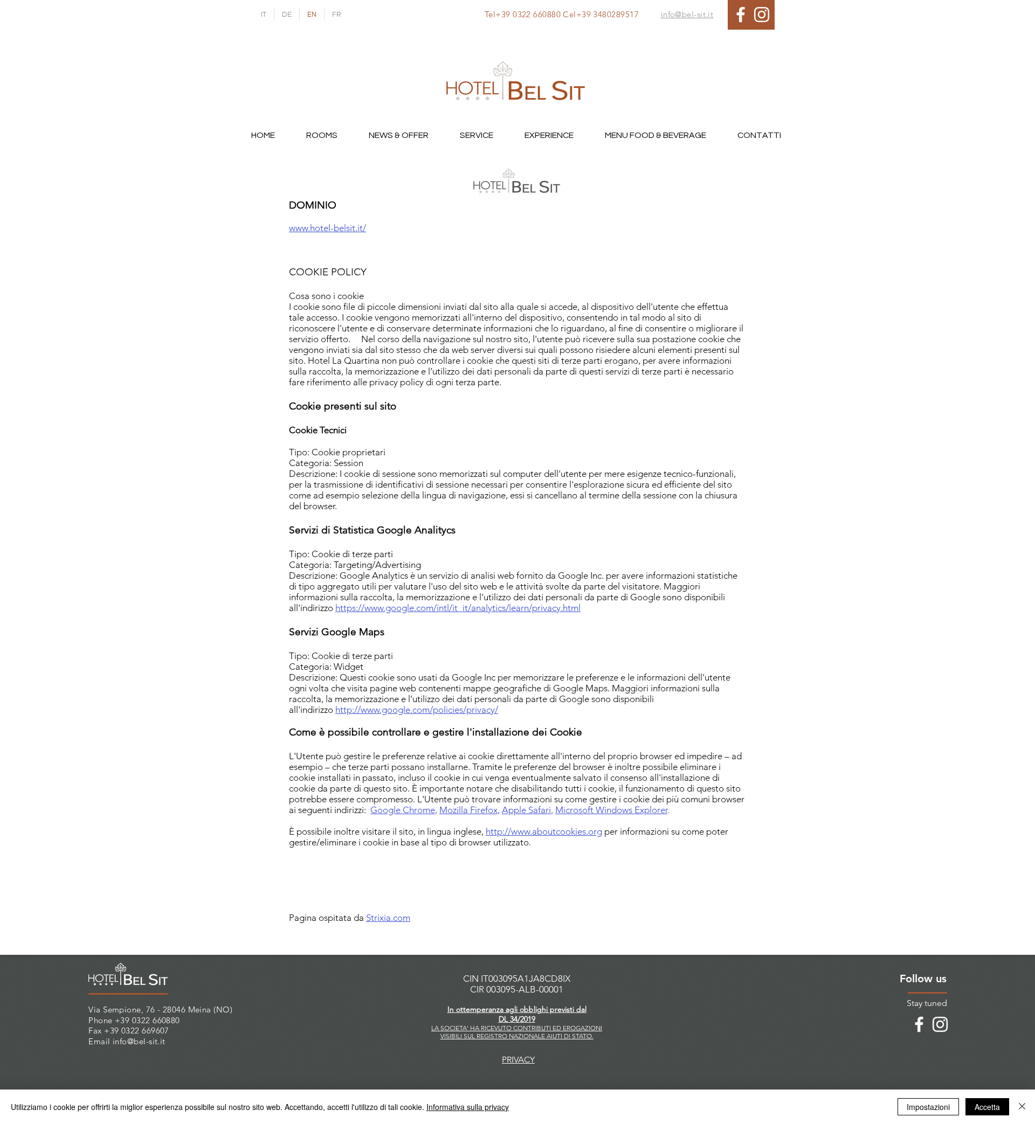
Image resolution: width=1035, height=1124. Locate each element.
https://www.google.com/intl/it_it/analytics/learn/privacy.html (458, 607)
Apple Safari (526, 809)
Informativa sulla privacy (467, 1106)
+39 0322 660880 (147, 1020)
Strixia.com (388, 917)
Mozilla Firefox (468, 809)
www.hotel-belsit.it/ (327, 228)
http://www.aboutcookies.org (544, 831)
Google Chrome (402, 809)
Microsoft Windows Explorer (611, 809)
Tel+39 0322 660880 (523, 14)
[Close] (1022, 1106)
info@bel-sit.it (139, 1041)
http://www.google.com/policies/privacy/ (416, 709)
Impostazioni (928, 1106)
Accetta (987, 1106)
